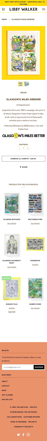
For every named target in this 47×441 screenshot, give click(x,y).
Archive (33, 407)
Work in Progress (18, 422)
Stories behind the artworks (23, 412)
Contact (6, 386)
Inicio (4, 19)
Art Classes (7, 395)
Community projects (23, 426)
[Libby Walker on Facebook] (23, 435)
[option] (23, 53)
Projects (32, 422)
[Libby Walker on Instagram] (28, 435)
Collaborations (14, 417)
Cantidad (23, 144)
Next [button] (40, 53)
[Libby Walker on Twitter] (18, 435)
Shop (4, 390)
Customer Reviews (32, 417)
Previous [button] (6, 53)
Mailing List (7, 399)
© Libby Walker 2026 (19, 407)
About (5, 381)
